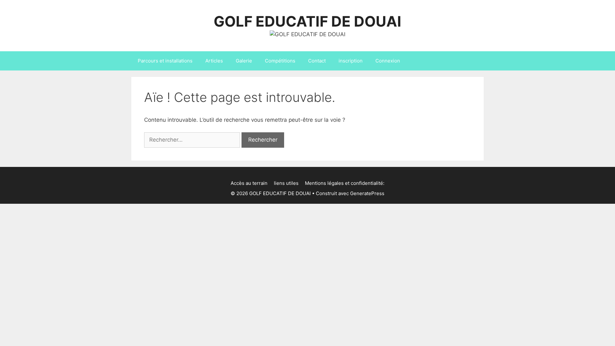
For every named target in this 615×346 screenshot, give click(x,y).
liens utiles (286, 183)
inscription (351, 61)
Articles (214, 61)
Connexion (387, 61)
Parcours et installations (165, 61)
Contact (317, 61)
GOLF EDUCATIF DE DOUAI (307, 21)
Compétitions (280, 61)
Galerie (244, 61)
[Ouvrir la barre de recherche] (474, 60)
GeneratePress (367, 193)
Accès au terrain (249, 183)
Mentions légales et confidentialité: (344, 183)
